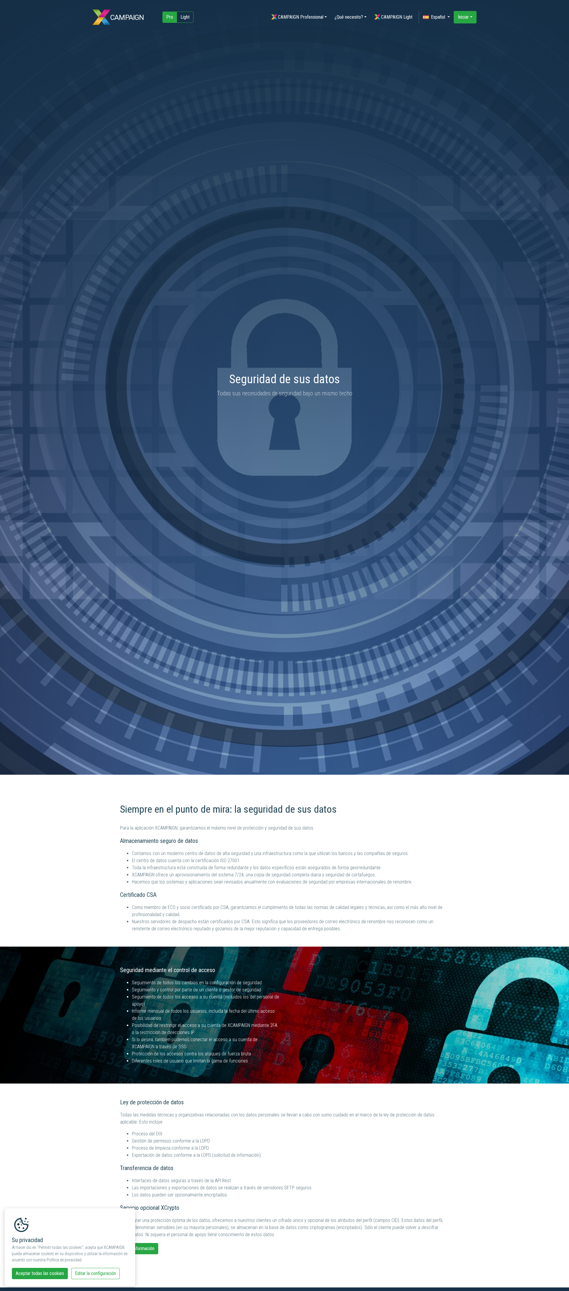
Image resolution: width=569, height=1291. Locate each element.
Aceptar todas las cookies (40, 1273)
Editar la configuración (95, 1273)
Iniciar (463, 17)
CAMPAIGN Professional (300, 17)
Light (185, 17)
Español (438, 17)
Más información (139, 1248)
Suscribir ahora (517, 1260)
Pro (169, 17)
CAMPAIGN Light (397, 17)
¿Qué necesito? (349, 17)
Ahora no (517, 1273)
